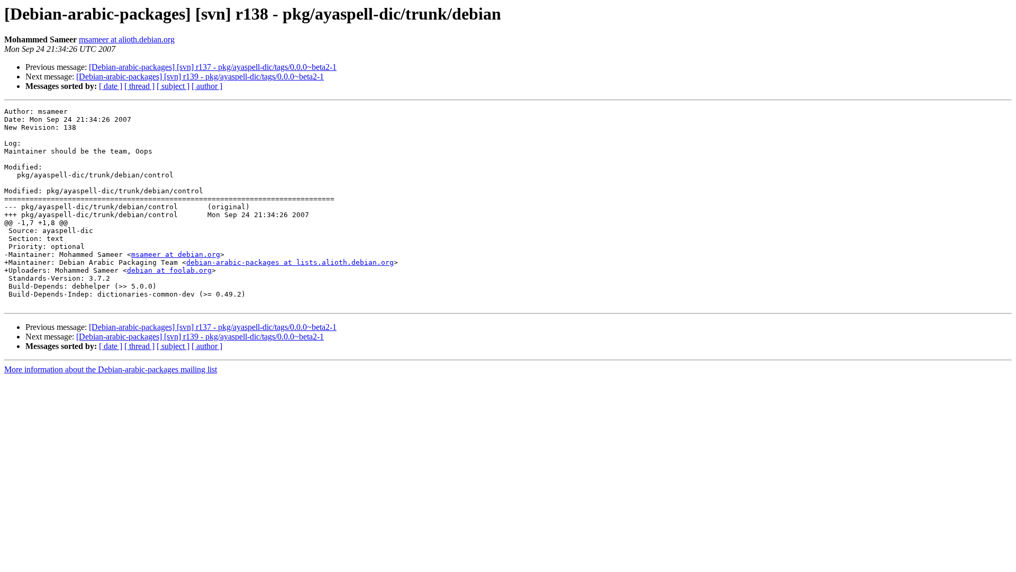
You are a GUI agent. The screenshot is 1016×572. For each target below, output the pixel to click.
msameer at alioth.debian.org (127, 39)
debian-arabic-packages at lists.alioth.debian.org (290, 262)
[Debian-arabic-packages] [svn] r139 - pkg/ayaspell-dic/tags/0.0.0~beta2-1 (200, 76)
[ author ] (207, 86)
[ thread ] (139, 86)
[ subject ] (173, 86)
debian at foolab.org (169, 270)
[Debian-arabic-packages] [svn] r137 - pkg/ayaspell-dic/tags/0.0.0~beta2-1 (213, 67)
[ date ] (110, 86)
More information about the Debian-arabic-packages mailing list (110, 369)
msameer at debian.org (175, 254)
